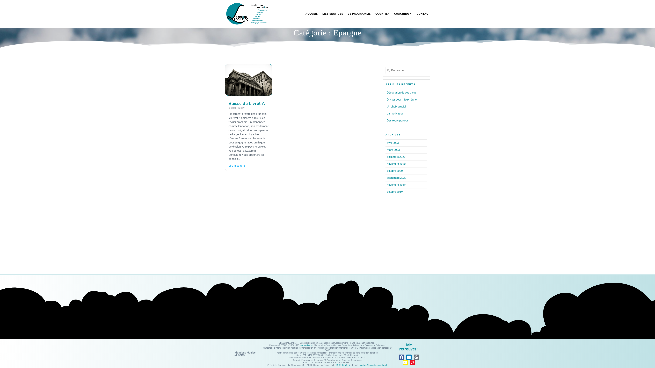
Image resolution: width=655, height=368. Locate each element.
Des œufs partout (397, 120)
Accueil (311, 13)
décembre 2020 (396, 156)
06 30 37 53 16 (343, 365)
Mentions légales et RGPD (245, 354)
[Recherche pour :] (406, 70)
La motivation (395, 113)
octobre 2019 (395, 191)
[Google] (416, 357)
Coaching (401, 13)
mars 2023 (393, 149)
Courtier (382, 13)
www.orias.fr (306, 345)
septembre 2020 (396, 177)
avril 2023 (393, 142)
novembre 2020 (396, 163)
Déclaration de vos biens (401, 92)
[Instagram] (412, 362)
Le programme (359, 13)
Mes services (332, 13)
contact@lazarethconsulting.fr (374, 365)
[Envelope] (405, 362)
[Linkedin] (409, 357)
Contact (423, 13)
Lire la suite (235, 165)
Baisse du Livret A (247, 103)
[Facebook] (401, 357)
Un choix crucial (396, 106)
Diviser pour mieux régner (402, 99)
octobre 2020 (395, 170)
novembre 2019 (396, 184)
